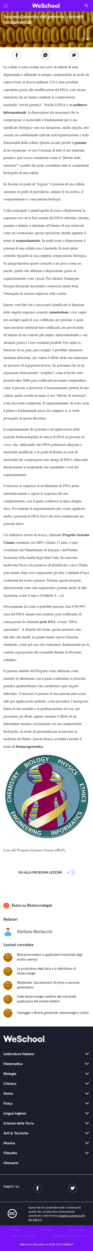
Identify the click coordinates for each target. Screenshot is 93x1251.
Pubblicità (47, 1229)
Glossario (10, 1163)
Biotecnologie (39, 906)
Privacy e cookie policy (23, 1236)
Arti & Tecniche (15, 1133)
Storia (8, 1093)
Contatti (15, 1229)
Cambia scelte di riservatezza (69, 1236)
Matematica (13, 1064)
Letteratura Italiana (18, 1054)
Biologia (9, 1074)
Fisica (7, 1103)
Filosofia (10, 1153)
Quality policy (77, 1229)
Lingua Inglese (14, 1113)
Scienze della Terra (18, 1123)
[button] (5, 5)
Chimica (9, 1084)
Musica (9, 1143)
